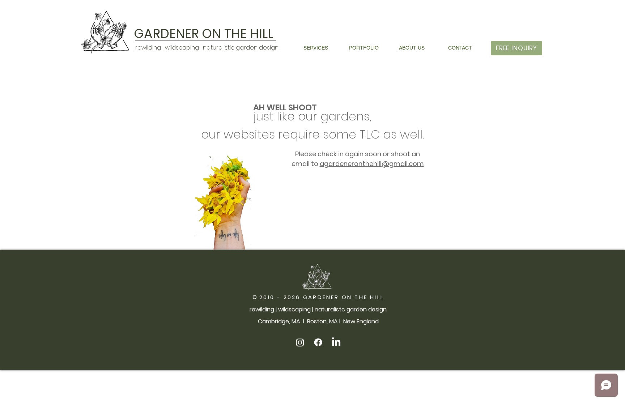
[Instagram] (300, 342)
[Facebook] (318, 342)
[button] (316, 48)
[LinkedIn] (336, 342)
